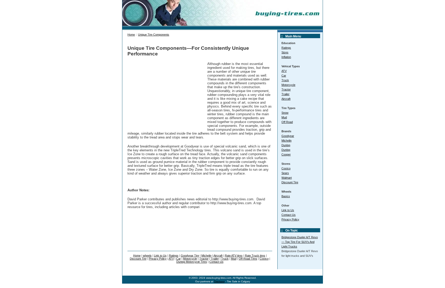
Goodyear (287, 135)
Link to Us (287, 210)
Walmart (286, 177)
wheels (147, 255)
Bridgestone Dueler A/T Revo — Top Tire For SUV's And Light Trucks (299, 242)
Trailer (285, 94)
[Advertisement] (166, 94)
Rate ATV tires (234, 255)
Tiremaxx (219, 281)
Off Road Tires (248, 258)
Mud (284, 117)
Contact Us (288, 214)
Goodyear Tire (190, 255)
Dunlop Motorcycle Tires (191, 261)
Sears (285, 173)
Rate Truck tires (255, 255)
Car (283, 75)
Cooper (286, 154)
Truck (285, 80)
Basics (285, 196)
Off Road (287, 122)
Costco (285, 168)
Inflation (286, 57)
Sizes (284, 52)
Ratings (286, 47)
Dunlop (285, 145)
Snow (284, 112)
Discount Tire (289, 182)
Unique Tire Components (153, 34)
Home (131, 34)
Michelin (286, 140)
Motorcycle (288, 84)
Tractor (286, 89)
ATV (284, 70)
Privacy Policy (290, 219)
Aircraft (285, 98)
